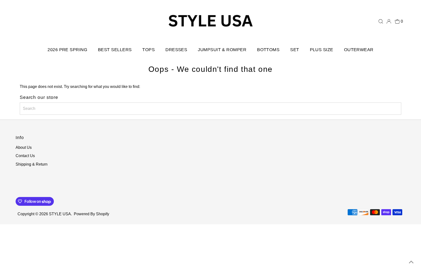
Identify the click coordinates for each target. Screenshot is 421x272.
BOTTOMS (268, 49)
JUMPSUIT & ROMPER (222, 49)
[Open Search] (381, 21)
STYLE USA (60, 214)
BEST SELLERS (115, 49)
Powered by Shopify (91, 214)
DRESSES (176, 49)
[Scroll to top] (411, 262)
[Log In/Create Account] (389, 21)
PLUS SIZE (321, 49)
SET (294, 49)
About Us (24, 147)
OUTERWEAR (358, 49)
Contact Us (25, 156)
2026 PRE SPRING (67, 49)
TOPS (148, 49)
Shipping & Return (32, 164)
